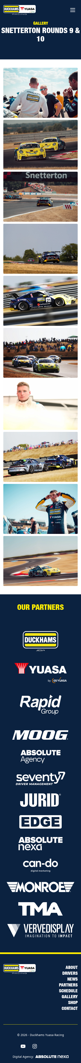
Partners (68, 984)
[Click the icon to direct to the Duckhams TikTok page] (46, 1046)
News (72, 978)
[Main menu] (73, 10)
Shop (73, 1002)
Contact (70, 1008)
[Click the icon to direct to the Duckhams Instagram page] (34, 1046)
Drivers (70, 973)
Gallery (70, 996)
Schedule (68, 990)
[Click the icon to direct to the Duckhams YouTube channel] (23, 1046)
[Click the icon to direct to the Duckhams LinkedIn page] (57, 1046)
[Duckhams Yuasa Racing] (19, 10)
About (72, 967)
